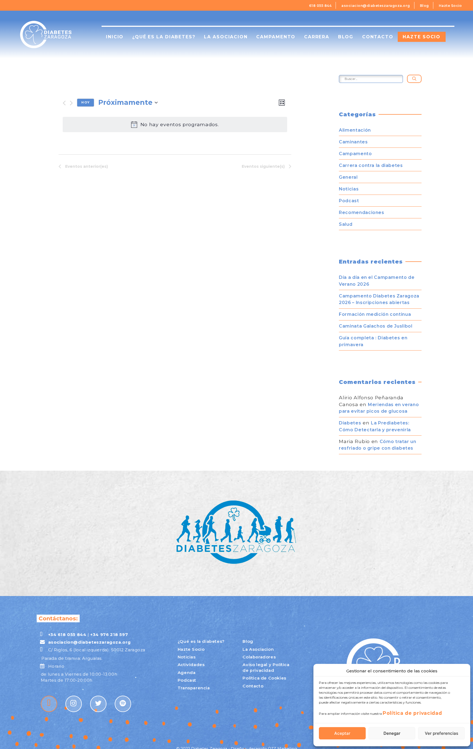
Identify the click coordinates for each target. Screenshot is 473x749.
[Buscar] (414, 79)
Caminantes (353, 141)
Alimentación (355, 130)
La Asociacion (258, 649)
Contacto (377, 36)
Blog (424, 6)
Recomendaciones (361, 212)
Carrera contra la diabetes (371, 165)
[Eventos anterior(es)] (64, 103)
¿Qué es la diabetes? (163, 36)
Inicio (114, 36)
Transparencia (194, 688)
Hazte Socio (450, 6)
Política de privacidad (412, 713)
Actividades (191, 664)
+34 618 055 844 (67, 634)
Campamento (275, 36)
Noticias (349, 189)
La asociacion (226, 36)
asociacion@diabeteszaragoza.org (375, 6)
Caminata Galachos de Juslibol (375, 326)
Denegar (391, 733)
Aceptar (342, 733)
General (348, 177)
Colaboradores (259, 657)
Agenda (187, 672)
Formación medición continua (375, 314)
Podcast (349, 200)
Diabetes (350, 423)
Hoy (85, 102)
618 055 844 (320, 6)
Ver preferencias (441, 733)
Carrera (316, 36)
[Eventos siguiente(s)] (71, 103)
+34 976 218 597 (109, 634)
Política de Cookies (264, 678)
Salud (345, 224)
